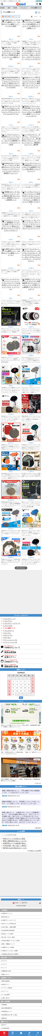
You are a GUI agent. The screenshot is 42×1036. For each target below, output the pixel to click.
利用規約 (4, 1004)
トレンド (4, 967)
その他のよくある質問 (34, 850)
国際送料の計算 (6, 971)
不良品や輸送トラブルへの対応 (11, 940)
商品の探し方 (6, 917)
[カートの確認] (40, 4)
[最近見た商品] (37, 4)
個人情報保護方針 (7, 1008)
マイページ (5, 991)
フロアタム (7, 637)
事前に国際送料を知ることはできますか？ (15, 841)
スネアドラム (7, 635)
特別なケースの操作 (7, 934)
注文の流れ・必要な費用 (9, 927)
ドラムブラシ (7, 621)
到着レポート (6, 974)
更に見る (38, 828)
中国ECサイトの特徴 (8, 947)
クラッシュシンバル (10, 640)
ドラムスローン (8, 630)
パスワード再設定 (7, 988)
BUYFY (4, 1025)
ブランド (4, 964)
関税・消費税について (8, 944)
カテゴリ (4, 961)
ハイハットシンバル (10, 642)
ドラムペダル (7, 626)
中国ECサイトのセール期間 (10, 950)
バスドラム (7, 633)
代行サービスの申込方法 (9, 923)
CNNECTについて (7, 913)
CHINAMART (5, 1028)
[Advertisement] (21, 592)
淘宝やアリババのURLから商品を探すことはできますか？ (15, 838)
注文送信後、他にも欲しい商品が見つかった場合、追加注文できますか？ (15, 845)
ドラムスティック (9, 619)
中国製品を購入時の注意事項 (10, 954)
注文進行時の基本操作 (8, 930)
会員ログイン (6, 984)
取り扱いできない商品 (8, 937)
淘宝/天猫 (7, 16)
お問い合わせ (6, 998)
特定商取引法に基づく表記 (9, 1015)
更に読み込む (21, 568)
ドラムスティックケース (11, 623)
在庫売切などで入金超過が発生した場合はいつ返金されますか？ (15, 843)
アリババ (16, 16)
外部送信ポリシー (7, 1011)
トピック (38, 783)
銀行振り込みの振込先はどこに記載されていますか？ (15, 848)
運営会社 (4, 1018)
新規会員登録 (6, 981)
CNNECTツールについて (9, 920)
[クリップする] (3, 21)
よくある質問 (6, 994)
